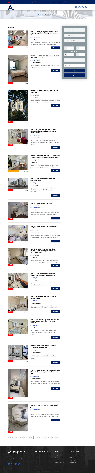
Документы (58, 460)
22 (35, 437)
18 (27, 437)
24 (39, 437)
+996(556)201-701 (81, 2)
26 (42, 437)
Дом (36, 457)
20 (31, 437)
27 (44, 437)
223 (54, 437)
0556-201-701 (72, 457)
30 (50, 437)
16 (24, 437)
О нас (53, 2)
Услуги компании (59, 455)
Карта (47, 2)
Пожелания (69, 60)
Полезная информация (61, 462)
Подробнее (55, 47)
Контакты (70, 2)
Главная (24, 2)
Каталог (40, 2)
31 (52, 437)
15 (22, 437)
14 (20, 437)
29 (48, 437)
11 (14, 437)
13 (18, 437)
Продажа (32, 2)
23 (37, 437)
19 (29, 437)
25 (40, 437)
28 (46, 437)
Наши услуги (61, 2)
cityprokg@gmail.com (74, 460)
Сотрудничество (59, 457)
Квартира (38, 455)
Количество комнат (71, 40)
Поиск (75, 70)
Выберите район (70, 35)
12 (16, 437)
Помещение (38, 460)
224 (57, 437)
